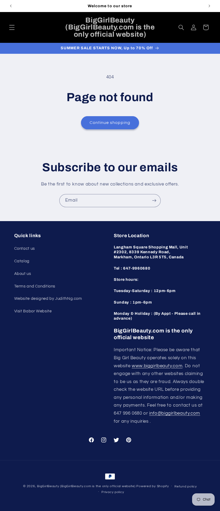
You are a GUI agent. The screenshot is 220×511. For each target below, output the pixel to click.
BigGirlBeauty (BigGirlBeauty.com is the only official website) (86, 486)
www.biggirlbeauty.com (157, 366)
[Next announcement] (209, 6)
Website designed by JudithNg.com (48, 299)
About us (22, 274)
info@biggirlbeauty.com (174, 413)
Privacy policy (112, 492)
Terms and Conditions (35, 286)
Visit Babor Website (33, 311)
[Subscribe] (154, 200)
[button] (12, 27)
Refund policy (185, 486)
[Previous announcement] (11, 6)
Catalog (22, 261)
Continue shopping (110, 122)
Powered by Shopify (152, 486)
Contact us (24, 249)
